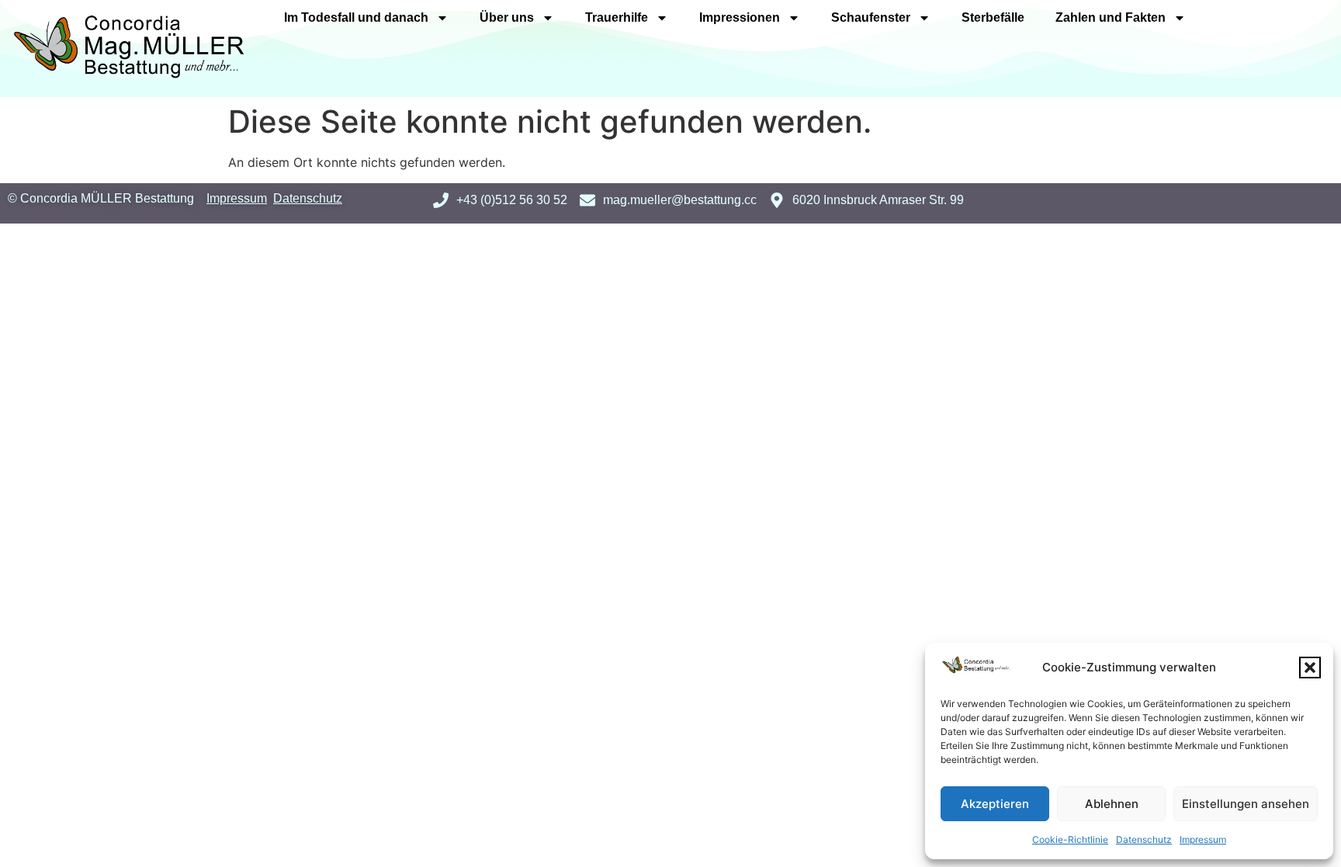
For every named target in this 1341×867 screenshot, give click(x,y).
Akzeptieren (995, 803)
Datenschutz (1144, 839)
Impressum (1203, 839)
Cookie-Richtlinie (1070, 839)
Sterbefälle (993, 17)
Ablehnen (1111, 803)
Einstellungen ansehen (1245, 803)
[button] (1310, 667)
